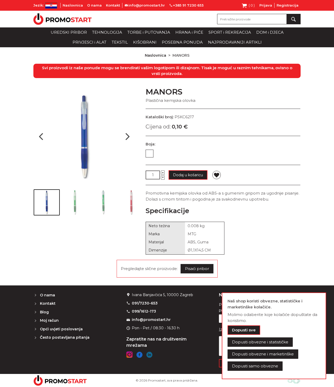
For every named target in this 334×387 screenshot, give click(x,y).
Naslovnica (73, 5)
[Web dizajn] (293, 380)
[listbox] (223, 155)
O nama (94, 5)
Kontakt (113, 5)
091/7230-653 (145, 303)
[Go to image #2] (75, 202)
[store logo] (62, 19)
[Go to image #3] (103, 202)
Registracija (288, 5)
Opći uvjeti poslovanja (61, 329)
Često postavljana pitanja (65, 337)
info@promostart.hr (151, 319)
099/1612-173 (144, 311)
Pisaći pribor (197, 268)
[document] (274, 335)
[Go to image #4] (131, 202)
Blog (44, 312)
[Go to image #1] (47, 202)
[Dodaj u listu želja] (216, 175)
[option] (149, 153)
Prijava (265, 5)
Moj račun (49, 320)
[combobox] (259, 19)
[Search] (294, 19)
